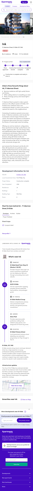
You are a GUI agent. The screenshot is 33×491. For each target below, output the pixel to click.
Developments (5, 37)
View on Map (26, 399)
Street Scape (6, 221)
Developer (6, 213)
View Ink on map (16, 386)
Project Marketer (7, 217)
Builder (18, 213)
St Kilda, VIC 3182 (15, 37)
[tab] (5, 213)
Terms (23, 424)
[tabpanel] (16, 228)
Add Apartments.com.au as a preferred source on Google (18, 445)
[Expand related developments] (29, 409)
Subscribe (16, 464)
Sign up (24, 2)
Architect (12, 213)
